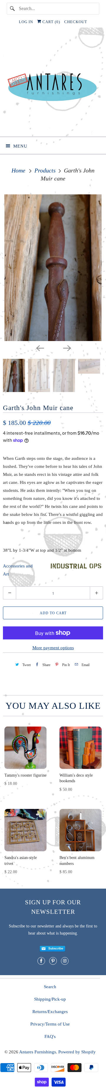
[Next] (66, 347)
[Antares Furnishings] (53, 84)
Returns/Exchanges (50, 1011)
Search (50, 986)
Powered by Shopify (77, 1052)
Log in (26, 22)
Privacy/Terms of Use (50, 1024)
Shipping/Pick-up (50, 999)
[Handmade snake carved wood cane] (53, 267)
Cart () (50, 22)
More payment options (53, 647)
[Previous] (39, 347)
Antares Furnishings (37, 1052)
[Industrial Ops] (76, 568)
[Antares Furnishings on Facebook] (41, 961)
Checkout (75, 22)
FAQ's (50, 1036)
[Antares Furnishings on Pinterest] (53, 961)
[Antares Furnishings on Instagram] (65, 961)
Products (45, 170)
